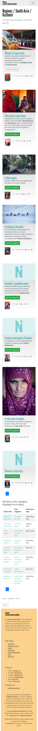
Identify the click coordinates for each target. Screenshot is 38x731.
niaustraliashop (18, 677)
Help (9, 654)
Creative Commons (26, 715)
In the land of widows (14, 419)
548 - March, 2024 (17, 194)
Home (4, 598)
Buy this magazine (12, 134)
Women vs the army (14, 471)
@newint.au (18, 673)
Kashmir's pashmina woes (17, 283)
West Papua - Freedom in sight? (18, 550)
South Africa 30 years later (18, 533)
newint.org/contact (14, 688)
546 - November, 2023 (19, 249)
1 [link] (7, 493)
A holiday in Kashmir (14, 227)
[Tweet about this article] (29, 76)
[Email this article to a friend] (26, 76)
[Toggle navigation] (33, 3)
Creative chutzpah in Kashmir (18, 338)
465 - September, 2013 (18, 483)
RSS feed (11, 657)
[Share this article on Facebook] (31, 76)
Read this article (12, 69)
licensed (13, 715)
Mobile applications (14, 652)
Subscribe (11, 644)
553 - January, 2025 (18, 141)
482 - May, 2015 (16, 437)
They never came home (15, 116)
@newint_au (17, 670)
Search (10, 648)
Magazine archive (13, 646)
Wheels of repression (14, 53)
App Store (15, 679)
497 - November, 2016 (18, 356)
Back (5, 605)
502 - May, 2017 (16, 304)
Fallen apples (11, 178)
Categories (11, 598)
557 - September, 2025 (19, 76)
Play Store (16, 681)
